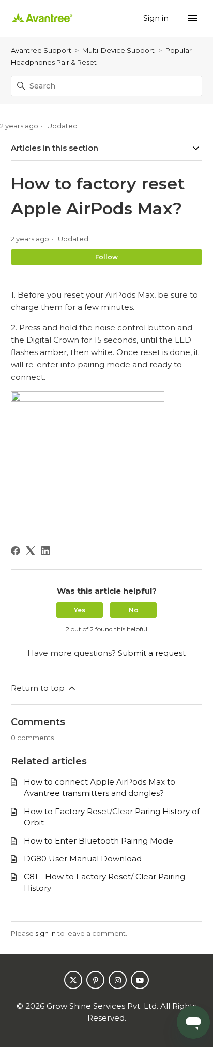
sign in (45, 933)
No (134, 610)
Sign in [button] (157, 18)
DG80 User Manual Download (83, 858)
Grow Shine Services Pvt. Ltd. (102, 1006)
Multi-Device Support (118, 50)
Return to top (39, 688)
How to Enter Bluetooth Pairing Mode (98, 841)
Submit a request (152, 653)
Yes (79, 610)
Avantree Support (41, 50)
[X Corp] (30, 550)
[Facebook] (15, 550)
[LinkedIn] (45, 550)
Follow (106, 257)
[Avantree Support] (42, 18)
